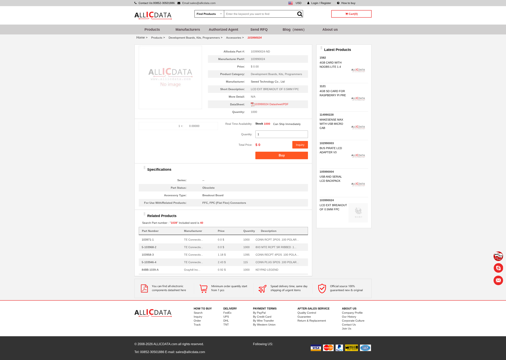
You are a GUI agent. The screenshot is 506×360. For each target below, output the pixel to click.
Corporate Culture (353, 320)
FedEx (227, 312)
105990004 (327, 171)
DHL (226, 320)
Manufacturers (188, 29)
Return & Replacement (311, 320)
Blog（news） (295, 29)
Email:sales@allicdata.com (199, 3)
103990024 (327, 200)
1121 (323, 86)
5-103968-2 (149, 246)
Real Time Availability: (238, 123)
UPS (226, 316)
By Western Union (264, 324)
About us (330, 29)
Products (152, 29)
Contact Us (349, 324)
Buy (282, 155)
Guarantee (304, 316)
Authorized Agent (223, 29)
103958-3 (148, 253)
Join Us (346, 328)
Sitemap (366, 3)
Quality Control (306, 312)
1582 (323, 57)
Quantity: (246, 134)
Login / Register (321, 3)
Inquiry (300, 144)
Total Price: (245, 144)
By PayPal (259, 312)
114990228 (327, 114)
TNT (226, 324)
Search (198, 312)
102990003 (327, 143)
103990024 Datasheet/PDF (271, 104)
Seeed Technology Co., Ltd (268, 81)
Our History (349, 316)
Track (197, 324)
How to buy (348, 3)
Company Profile (352, 312)
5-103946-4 (149, 261)
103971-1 (148, 238)
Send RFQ (259, 29)
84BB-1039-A (150, 268)
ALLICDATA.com (165, 344)
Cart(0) (353, 13)
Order (197, 320)
